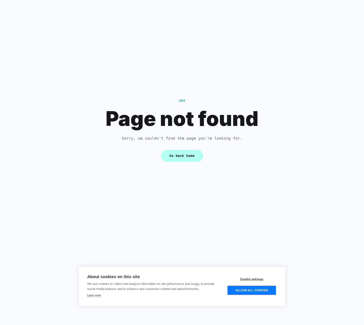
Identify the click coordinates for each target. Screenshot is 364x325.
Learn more (94, 295)
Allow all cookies (252, 290)
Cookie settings (252, 279)
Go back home (182, 156)
